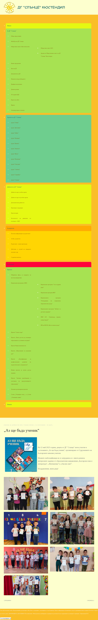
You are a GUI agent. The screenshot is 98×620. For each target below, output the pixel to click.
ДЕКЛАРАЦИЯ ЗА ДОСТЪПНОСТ (17, 613)
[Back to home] (34, 8)
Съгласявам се (5, 618)
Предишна (8, 600)
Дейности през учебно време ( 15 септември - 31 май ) (32, 425)
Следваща (90, 600)
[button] (26, 493)
